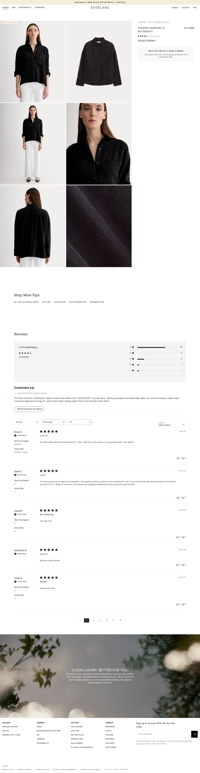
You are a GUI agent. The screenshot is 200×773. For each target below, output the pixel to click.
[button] (195, 7)
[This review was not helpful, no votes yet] (183, 458)
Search (175, 7)
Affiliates (109, 743)
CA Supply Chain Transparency (64, 770)
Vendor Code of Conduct (90, 770)
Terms (163, 744)
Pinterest (109, 739)
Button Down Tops (77, 302)
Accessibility (43, 743)
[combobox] (27, 424)
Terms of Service (24, 770)
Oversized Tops (97, 302)
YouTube (109, 735)
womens (141, 22)
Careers (40, 739)
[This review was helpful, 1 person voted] (178, 458)
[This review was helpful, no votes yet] (177, 537)
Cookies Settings (42, 770)
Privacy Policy (151, 744)
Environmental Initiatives (48, 731)
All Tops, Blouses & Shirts (26, 302)
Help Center (76, 727)
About (39, 727)
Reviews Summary (146, 40)
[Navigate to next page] (120, 620)
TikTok (108, 731)
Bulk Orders (77, 743)
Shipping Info (77, 739)
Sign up (5, 731)
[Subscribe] (194, 734)
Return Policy (77, 735)
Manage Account (10, 727)
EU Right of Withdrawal (82, 747)
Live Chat (75, 731)
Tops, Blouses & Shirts (158, 22)
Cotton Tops (60, 302)
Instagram (110, 727)
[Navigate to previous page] (79, 620)
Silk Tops (46, 302)
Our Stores (110, 747)
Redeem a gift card (11, 735)
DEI (38, 735)
